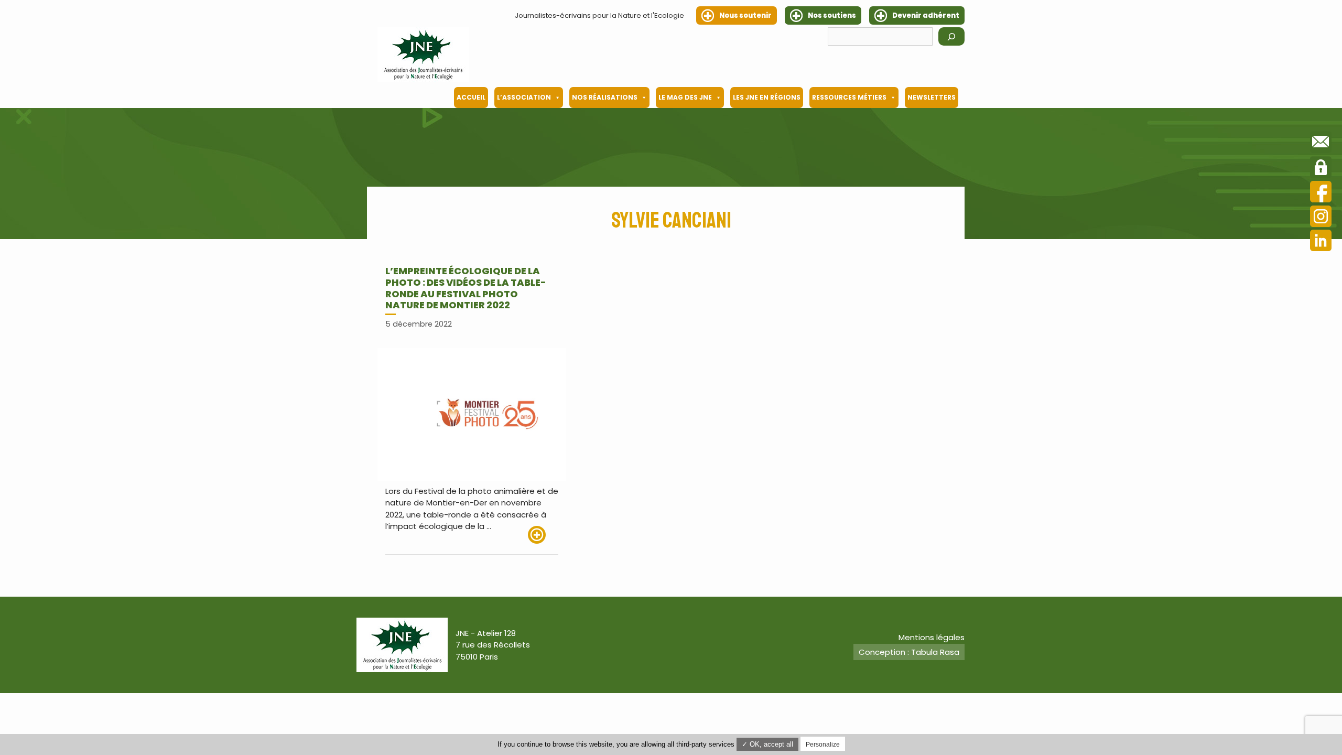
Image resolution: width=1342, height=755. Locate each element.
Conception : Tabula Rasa (909, 651)
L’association (524, 97)
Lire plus (543, 535)
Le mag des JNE (685, 97)
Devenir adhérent (925, 15)
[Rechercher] (951, 36)
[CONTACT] (1321, 143)
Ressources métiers (849, 97)
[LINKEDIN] (1321, 242)
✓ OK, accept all (767, 744)
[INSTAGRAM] (1321, 218)
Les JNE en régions (766, 97)
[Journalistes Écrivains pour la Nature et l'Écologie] (423, 54)
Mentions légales (932, 637)
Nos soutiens (832, 15)
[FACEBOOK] (1321, 193)
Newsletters (931, 97)
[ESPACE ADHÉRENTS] (1321, 168)
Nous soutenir (745, 15)
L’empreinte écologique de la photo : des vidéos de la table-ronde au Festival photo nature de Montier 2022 (465, 287)
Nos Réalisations (604, 97)
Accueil (471, 97)
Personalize (823, 744)
